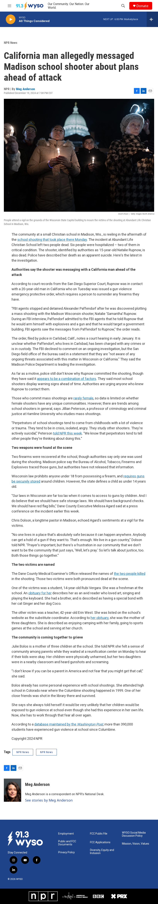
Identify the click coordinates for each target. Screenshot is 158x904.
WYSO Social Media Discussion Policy (134, 834)
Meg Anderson (25, 89)
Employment (66, 833)
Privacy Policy (66, 852)
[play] (11, 19)
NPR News (10, 43)
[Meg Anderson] (12, 790)
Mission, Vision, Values (135, 843)
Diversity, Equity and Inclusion (102, 852)
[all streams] (152, 19)
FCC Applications (100, 842)
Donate (142, 6)
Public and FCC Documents (67, 843)
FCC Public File (98, 833)
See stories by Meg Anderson (49, 800)
